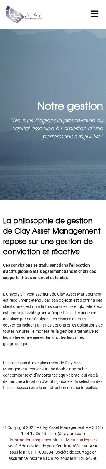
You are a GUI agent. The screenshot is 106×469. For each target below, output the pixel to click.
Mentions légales (81, 439)
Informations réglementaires (36, 439)
